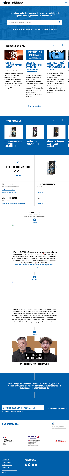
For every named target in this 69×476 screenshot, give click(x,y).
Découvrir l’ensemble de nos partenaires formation (59, 427)
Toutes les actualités (34, 106)
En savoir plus (17, 175)
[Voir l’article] (34, 270)
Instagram (32, 216)
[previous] (53, 45)
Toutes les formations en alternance (46, 29)
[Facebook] (26, 464)
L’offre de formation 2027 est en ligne (13, 65)
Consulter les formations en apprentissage (13, 203)
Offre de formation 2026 (17, 169)
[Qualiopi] (34, 441)
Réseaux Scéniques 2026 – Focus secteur (55, 143)
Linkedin (38, 216)
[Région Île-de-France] (60, 441)
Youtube (42, 216)
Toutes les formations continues (22, 29)
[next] (62, 45)
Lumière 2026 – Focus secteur (32, 142)
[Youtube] (36, 464)
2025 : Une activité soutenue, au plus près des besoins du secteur (56, 66)
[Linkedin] (33, 464)
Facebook (26, 216)
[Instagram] (29, 464)
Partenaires (5, 460)
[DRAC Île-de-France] (8, 441)
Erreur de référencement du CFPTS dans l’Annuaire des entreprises (34, 67)
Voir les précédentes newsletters (57, 408)
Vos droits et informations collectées (12, 412)
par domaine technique (8, 190)
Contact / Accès (7, 465)
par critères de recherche (9, 192)
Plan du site (5, 467)
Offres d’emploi (6, 462)
